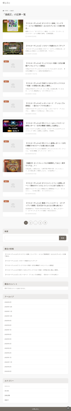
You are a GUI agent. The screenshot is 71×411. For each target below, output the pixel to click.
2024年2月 (8, 367)
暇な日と (6, 2)
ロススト (7, 386)
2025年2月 (8, 353)
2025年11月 (8, 311)
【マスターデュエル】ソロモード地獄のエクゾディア (21, 261)
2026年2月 (8, 302)
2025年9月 (8, 320)
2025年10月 (8, 316)
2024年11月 (8, 362)
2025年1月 (8, 357)
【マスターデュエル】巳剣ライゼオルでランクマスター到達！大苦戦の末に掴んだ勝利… (32, 270)
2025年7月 (8, 330)
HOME (6, 10)
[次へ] (45, 223)
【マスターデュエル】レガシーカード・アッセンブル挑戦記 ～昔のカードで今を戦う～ (32, 274)
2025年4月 (8, 343)
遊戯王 (7, 400)
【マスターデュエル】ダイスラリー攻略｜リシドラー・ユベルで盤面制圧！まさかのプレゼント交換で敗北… (35, 255)
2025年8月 (8, 325)
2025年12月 (8, 307)
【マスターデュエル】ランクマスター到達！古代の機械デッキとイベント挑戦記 (29, 265)
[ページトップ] (68, 408)
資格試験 (7, 395)
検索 (6, 231)
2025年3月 (8, 348)
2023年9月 (8, 371)
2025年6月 (8, 334)
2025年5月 (8, 339)
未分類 (7, 391)
